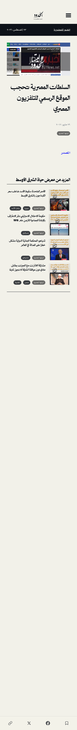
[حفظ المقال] (67, 723)
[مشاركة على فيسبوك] (48, 723)
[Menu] (68, 15)
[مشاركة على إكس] (29, 723)
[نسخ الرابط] (10, 723)
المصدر (65, 152)
